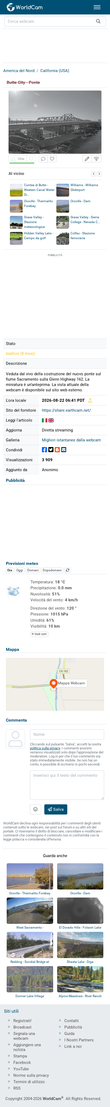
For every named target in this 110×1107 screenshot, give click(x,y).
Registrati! (22, 1020)
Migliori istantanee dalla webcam (71, 440)
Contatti (71, 1020)
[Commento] (43, 158)
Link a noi (73, 1046)
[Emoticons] (35, 809)
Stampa (20, 1056)
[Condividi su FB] (44, 449)
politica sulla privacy (45, 748)
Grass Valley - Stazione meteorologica (34, 222)
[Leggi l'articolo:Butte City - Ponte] (44, 420)
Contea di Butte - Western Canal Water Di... (39, 190)
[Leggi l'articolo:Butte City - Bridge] (51, 420)
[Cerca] (98, 22)
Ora (9, 570)
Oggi (19, 570)
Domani (33, 570)
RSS (17, 1088)
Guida (69, 1033)
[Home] (24, 7)
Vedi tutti (40, 634)
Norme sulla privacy (31, 1075)
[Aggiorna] (67, 570)
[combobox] (55, 22)
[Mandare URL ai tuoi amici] (63, 449)
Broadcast (22, 1027)
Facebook (22, 1062)
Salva (58, 809)
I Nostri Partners (79, 1040)
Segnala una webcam (24, 1036)
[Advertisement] (55, 45)
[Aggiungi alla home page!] (52, 158)
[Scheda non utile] (31, 158)
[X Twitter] (50, 449)
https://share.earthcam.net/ (66, 410)
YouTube (21, 1069)
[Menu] (97, 7)
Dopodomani (52, 570)
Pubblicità (73, 1027)
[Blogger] (57, 449)
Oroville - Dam (80, 201)
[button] (87, 158)
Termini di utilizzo (29, 1081)
